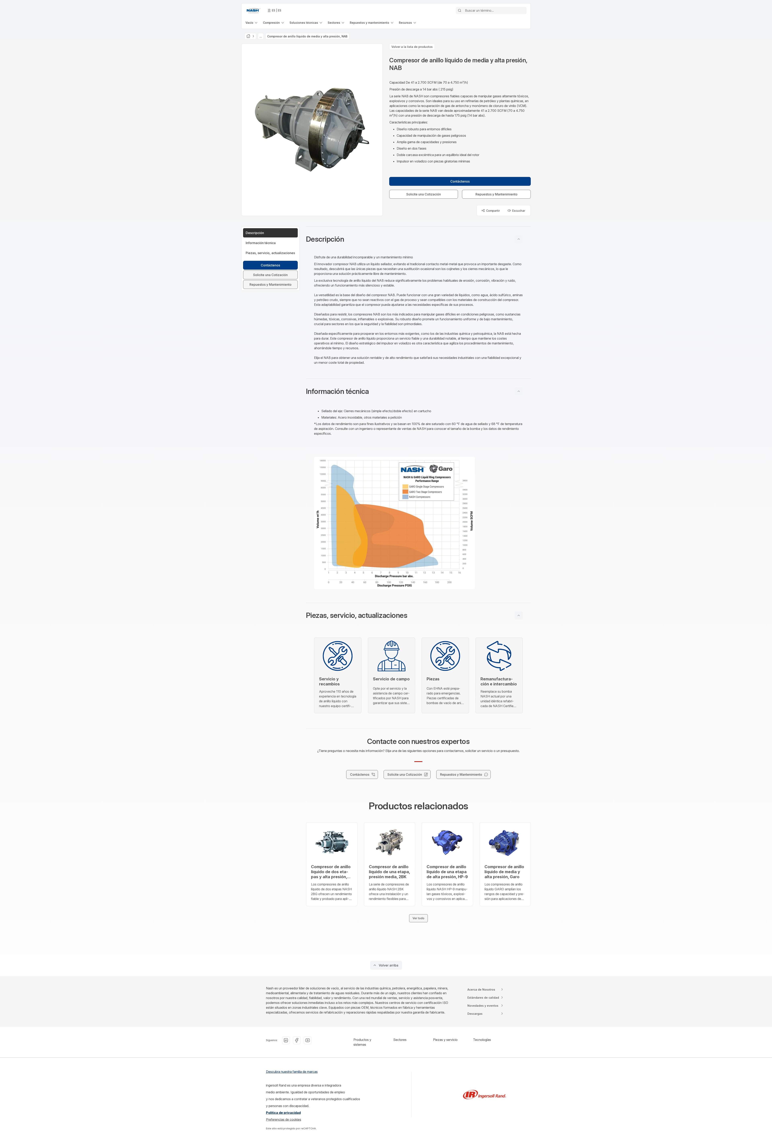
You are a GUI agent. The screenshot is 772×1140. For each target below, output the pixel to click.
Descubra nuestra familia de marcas (292, 1072)
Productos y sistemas (362, 1042)
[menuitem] (251, 23)
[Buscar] (459, 10)
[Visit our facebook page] (297, 1040)
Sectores (400, 1040)
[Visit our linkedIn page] (286, 1040)
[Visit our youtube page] (307, 1040)
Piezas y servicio (445, 1040)
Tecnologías (482, 1040)
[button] (418, 239)
